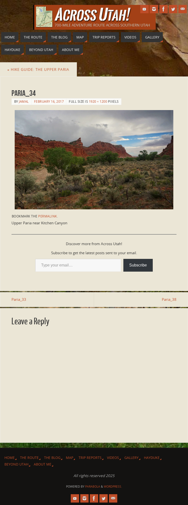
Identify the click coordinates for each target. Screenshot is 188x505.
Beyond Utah (16, 464)
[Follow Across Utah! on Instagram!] (154, 9)
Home (9, 457)
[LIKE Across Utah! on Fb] (163, 9)
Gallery (131, 457)
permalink (47, 216)
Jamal (24, 101)
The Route (29, 457)
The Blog (52, 457)
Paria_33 (19, 299)
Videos (113, 457)
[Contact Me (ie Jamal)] (182, 9)
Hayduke (152, 457)
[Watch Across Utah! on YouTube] (144, 9)
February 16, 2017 (49, 101)
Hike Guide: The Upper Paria (38, 69)
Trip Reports (90, 457)
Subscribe (138, 265)
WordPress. (113, 486)
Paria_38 (169, 299)
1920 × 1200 (98, 101)
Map (69, 457)
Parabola (92, 486)
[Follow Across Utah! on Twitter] (173, 9)
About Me (42, 464)
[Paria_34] (94, 159)
